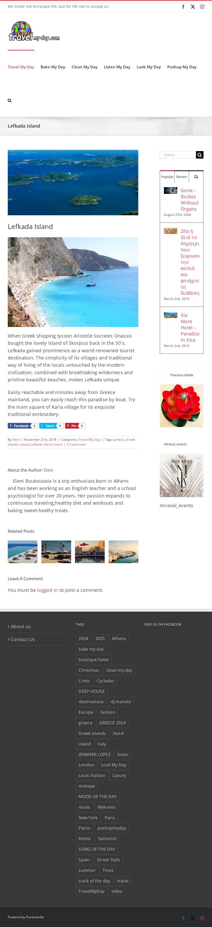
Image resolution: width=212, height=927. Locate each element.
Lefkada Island (41, 444)
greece (119, 439)
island (24, 444)
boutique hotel (94, 659)
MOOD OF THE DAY (98, 796)
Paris (110, 818)
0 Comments (76, 444)
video (116, 891)
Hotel (118, 733)
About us (21, 626)
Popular (167, 176)
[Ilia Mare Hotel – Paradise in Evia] (170, 316)
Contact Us (23, 639)
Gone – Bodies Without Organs (190, 199)
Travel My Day (89, 439)
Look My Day (113, 765)
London (86, 765)
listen (123, 754)
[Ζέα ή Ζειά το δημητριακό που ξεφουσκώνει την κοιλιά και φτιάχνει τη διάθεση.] (170, 231)
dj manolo (121, 701)
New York (88, 818)
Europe (86, 712)
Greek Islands (92, 733)
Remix (85, 838)
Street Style (108, 860)
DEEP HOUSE (92, 691)
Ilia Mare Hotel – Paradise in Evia (190, 327)
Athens (119, 638)
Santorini (107, 838)
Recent (181, 176)
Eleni (16, 439)
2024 (83, 638)
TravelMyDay (91, 891)
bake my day (91, 649)
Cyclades (105, 681)
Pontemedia (35, 917)
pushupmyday (111, 828)
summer (87, 870)
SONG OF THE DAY (97, 849)
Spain (84, 860)
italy (102, 744)
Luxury (119, 775)
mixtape (87, 786)
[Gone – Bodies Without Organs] (170, 191)
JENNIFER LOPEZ (95, 754)
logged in (47, 590)
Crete (84, 681)
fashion (107, 712)
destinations (91, 701)
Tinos (108, 870)
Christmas (89, 670)
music (84, 807)
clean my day (119, 670)
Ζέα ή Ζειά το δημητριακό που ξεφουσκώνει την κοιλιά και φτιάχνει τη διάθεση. (190, 262)
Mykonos (107, 807)
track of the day (94, 881)
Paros (84, 828)
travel (58, 444)
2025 (100, 638)
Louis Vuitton (92, 775)
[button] (9, 100)
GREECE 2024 (112, 723)
